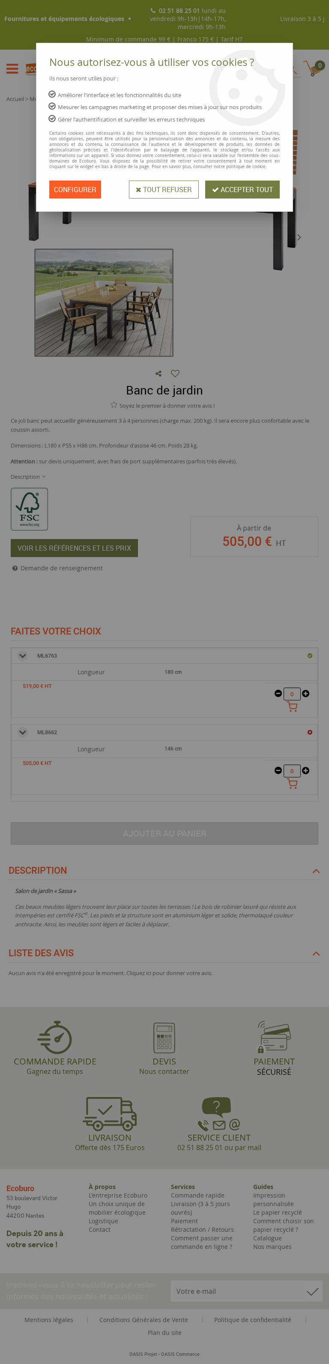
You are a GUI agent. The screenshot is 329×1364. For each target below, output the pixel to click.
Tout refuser (166, 189)
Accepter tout (246, 189)
